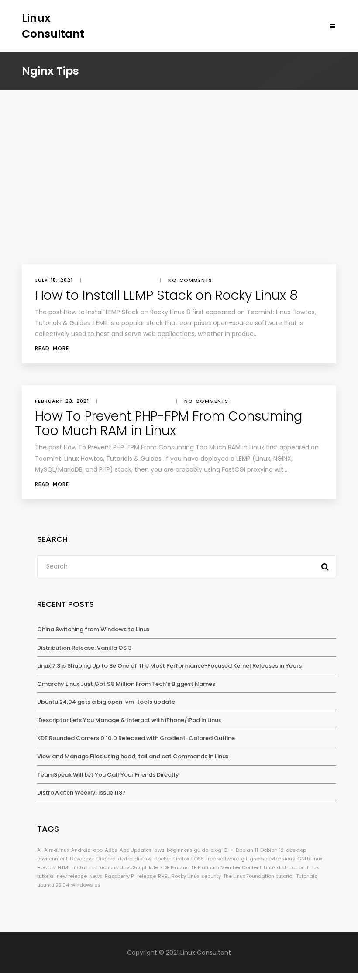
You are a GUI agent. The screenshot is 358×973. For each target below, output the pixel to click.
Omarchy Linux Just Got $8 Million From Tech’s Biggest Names (126, 684)
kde (153, 867)
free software (222, 858)
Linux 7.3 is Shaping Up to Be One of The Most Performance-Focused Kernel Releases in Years (169, 665)
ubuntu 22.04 (53, 884)
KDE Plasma (174, 867)
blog (215, 849)
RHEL (163, 876)
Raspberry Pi (120, 876)
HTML (64, 867)
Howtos (46, 867)
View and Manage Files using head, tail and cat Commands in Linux (132, 756)
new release (72, 876)
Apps (111, 849)
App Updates (136, 849)
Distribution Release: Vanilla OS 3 (84, 648)
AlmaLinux (56, 849)
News (96, 876)
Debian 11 (247, 849)
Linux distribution (284, 867)
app (98, 849)
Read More (52, 348)
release (146, 876)
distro (125, 858)
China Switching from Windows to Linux (93, 629)
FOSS (197, 858)
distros (143, 858)
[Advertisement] (179, 199)
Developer (82, 858)
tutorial (285, 876)
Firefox (181, 858)
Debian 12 (272, 849)
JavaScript (133, 867)
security (211, 876)
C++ (229, 849)
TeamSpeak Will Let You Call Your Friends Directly (108, 775)
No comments (190, 280)
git (244, 858)
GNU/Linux (309, 858)
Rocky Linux (185, 876)
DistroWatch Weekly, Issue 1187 (81, 792)
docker (162, 858)
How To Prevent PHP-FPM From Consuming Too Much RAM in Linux (169, 423)
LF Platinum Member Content (227, 867)
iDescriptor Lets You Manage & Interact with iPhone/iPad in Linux (129, 720)
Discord (106, 858)
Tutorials (306, 876)
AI (39, 849)
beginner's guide (187, 849)
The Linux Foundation (248, 876)
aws (159, 849)
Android (81, 849)
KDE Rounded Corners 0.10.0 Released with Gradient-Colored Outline (136, 738)
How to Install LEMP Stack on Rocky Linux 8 (166, 295)
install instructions (95, 867)
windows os (85, 884)
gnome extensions (272, 858)
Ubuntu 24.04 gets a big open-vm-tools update (106, 702)
